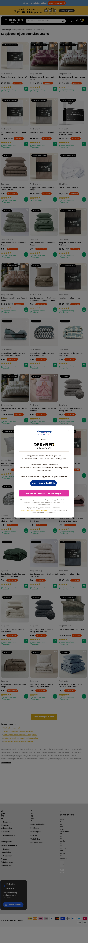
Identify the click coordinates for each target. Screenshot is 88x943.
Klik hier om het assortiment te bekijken (44, 493)
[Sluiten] (69, 430)
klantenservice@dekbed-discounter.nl (36, 510)
